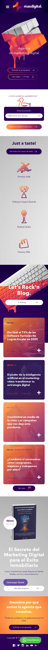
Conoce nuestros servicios (20, 127)
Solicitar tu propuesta (21, 70)
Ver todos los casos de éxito (21, 151)
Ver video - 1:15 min (20, 77)
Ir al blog (22, 302)
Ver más (21, 488)
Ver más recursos (21, 588)
